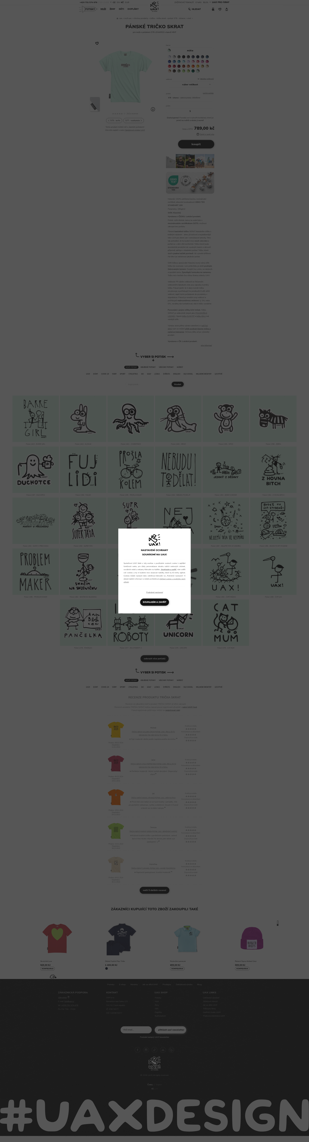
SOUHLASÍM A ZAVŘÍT (154, 602)
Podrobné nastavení (154, 592)
